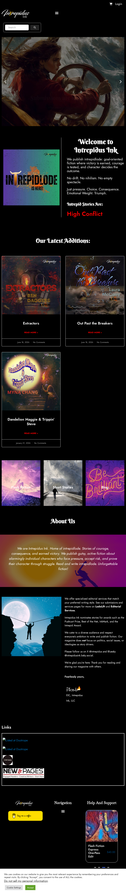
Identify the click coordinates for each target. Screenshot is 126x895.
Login (118, 4)
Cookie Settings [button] (14, 887)
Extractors (31, 323)
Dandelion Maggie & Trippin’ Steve (31, 422)
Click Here (63, 91)
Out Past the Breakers (95, 323)
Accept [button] (30, 887)
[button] (56, 13)
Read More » (31, 332)
